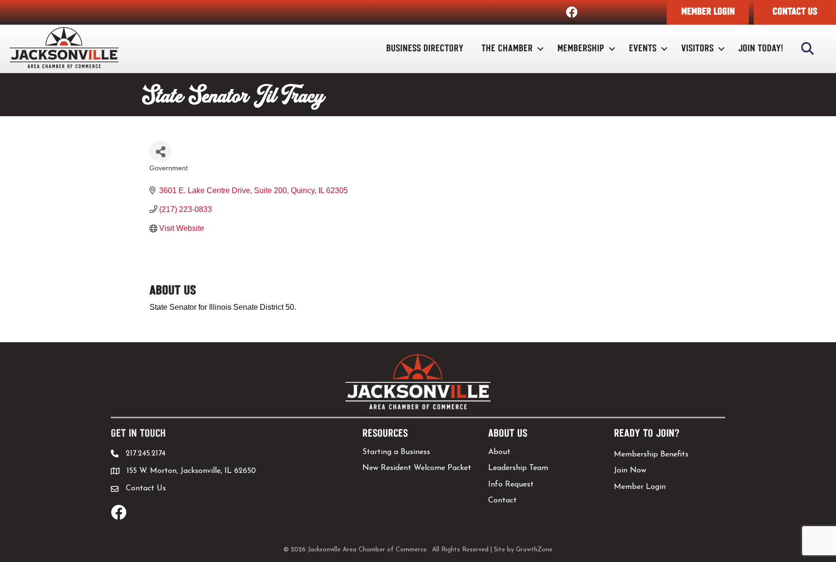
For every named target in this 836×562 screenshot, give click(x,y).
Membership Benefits (651, 454)
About (499, 452)
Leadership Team (518, 468)
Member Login (640, 487)
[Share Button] (160, 151)
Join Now (630, 470)
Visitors (697, 48)
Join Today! (760, 48)
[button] (708, 12)
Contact (502, 500)
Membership (580, 48)
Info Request (511, 484)
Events (643, 48)
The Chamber (507, 48)
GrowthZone (534, 550)
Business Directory (424, 48)
